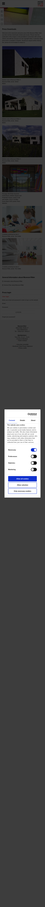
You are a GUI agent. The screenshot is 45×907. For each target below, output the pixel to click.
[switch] (34, 456)
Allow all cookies (22, 479)
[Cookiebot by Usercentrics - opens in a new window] (28, 414)
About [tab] (33, 420)
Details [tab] (22, 420)
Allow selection (22, 485)
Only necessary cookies (22, 491)
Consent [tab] (12, 420)
